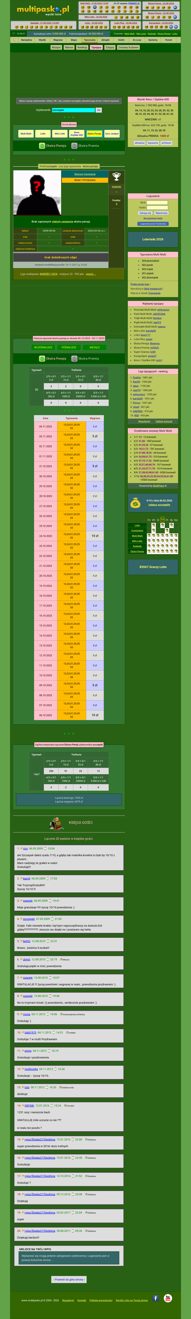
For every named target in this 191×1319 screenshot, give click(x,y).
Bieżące (56, 47)
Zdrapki (105, 39)
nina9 (136, 406)
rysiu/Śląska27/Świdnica (40, 1139)
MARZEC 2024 (48, 274)
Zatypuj (110, 47)
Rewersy (155, 343)
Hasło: (143, 207)
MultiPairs (158, 485)
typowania (153, 143)
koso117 (145, 335)
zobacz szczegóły (159, 504)
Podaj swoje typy (140, 284)
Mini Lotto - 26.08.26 (96, 17)
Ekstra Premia (89, 145)
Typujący (96, 47)
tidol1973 (30, 1032)
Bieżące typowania (85, 174)
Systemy (152, 39)
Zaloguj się (145, 213)
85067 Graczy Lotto (153, 567)
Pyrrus (136, 402)
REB (136, 415)
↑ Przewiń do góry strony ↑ (69, 1279)
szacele (28, 900)
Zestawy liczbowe (128, 47)
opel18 (157, 322)
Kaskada (152, 34)
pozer (149, 339)
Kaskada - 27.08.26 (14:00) (44, 23)
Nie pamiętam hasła (153, 218)
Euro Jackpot (112, 133)
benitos (157, 318)
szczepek (29, 919)
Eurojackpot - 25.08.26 (161, 23)
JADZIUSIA (159, 313)
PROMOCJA (134, 3)
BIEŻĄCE (95, 347)
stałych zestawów (62, 221)
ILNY (153, 351)
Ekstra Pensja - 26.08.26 (161, 3)
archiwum (166, 143)
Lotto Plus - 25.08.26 (125, 23)
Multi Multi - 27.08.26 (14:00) (94, 3)
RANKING (116, 187)
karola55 (151, 330)
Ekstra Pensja (164, 34)
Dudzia (137, 377)
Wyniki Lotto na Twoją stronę (132, 1300)
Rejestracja (161, 213)
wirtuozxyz (163, 309)
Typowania (89, 39)
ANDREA (138, 411)
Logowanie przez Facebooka (153, 224)
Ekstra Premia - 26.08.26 (161, 13)
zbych (26, 959)
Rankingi (82, 47)
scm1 (159, 360)
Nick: (143, 202)
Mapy (74, 39)
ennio (28, 1050)
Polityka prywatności (100, 1300)
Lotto (174, 34)
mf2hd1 (154, 347)
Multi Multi (130, 34)
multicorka (31, 1069)
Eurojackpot (137, 530)
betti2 (26, 941)
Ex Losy (137, 39)
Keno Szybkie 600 (77, 133)
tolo (27, 1087)
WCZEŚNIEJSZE (43, 347)
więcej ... (91, 274)
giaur (136, 385)
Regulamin (144, 421)
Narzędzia (26, 39)
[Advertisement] (95, 73)
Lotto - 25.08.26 (94, 23)
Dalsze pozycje (164, 421)
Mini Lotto (141, 34)
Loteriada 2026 (152, 239)
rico (25, 848)
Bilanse (69, 47)
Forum (168, 39)
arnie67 (152, 356)
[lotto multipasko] (47, 10)
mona (26, 1014)
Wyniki (42, 39)
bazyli (26, 878)
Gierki (121, 39)
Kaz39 (136, 381)
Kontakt (81, 1300)
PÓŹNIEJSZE (69, 347)
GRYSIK (29, 1105)
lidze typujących (153, 288)
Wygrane (58, 39)
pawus (161, 326)
